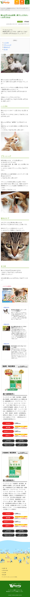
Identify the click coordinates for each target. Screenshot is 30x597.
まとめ (6, 49)
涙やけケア (7, 47)
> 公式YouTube (5, 570)
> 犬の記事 (4, 572)
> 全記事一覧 (4, 568)
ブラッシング (7, 45)
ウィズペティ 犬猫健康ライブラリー (8, 8)
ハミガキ (6, 42)
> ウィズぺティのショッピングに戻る (9, 576)
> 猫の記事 (4, 574)
